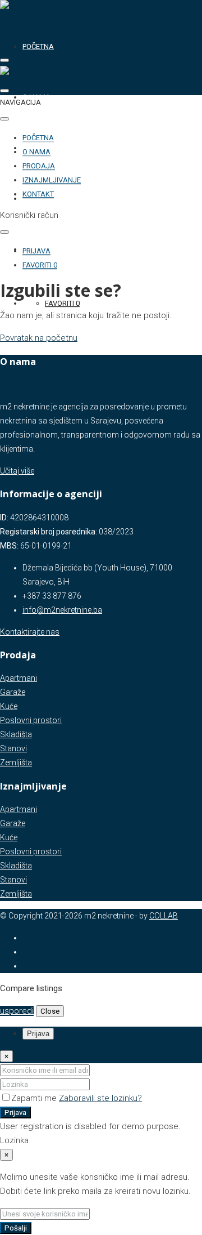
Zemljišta (16, 762)
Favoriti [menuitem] (62, 303)
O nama (36, 152)
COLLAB (163, 915)
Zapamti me (35, 1098)
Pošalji (15, 1228)
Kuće (8, 706)
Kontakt (38, 194)
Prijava (15, 1112)
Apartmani (18, 678)
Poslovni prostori (31, 720)
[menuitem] (36, 251)
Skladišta (16, 734)
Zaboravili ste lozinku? (100, 1098)
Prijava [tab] (38, 1033)
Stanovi (13, 748)
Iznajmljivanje (51, 180)
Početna (38, 46)
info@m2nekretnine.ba (62, 609)
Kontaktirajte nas (29, 631)
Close (49, 1011)
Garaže (12, 692)
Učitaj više (17, 470)
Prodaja (38, 166)
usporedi (17, 1011)
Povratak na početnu (38, 338)
